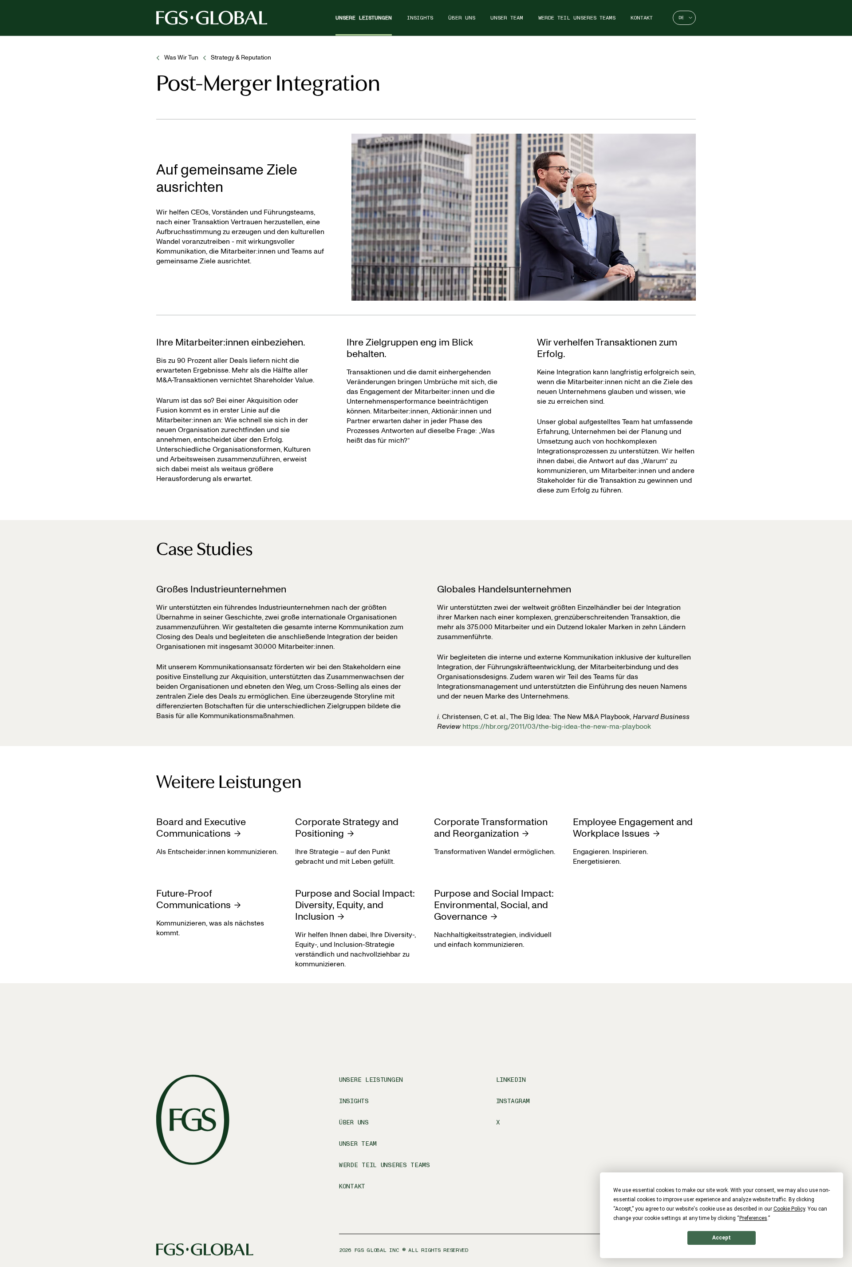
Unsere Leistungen (363, 18)
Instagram (513, 1101)
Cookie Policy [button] (789, 1209)
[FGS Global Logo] (211, 18)
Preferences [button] (753, 1218)
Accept (721, 1238)
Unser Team (506, 18)
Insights (420, 18)
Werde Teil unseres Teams (576, 18)
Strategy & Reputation (241, 57)
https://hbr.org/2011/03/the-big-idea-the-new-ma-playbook (556, 726)
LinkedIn (511, 1080)
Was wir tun (181, 57)
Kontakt (642, 18)
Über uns (461, 18)
